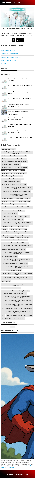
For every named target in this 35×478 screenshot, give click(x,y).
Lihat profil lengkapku (7, 467)
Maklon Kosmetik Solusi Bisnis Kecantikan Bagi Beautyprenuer (17, 253)
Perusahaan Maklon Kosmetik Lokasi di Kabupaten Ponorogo (19, 131)
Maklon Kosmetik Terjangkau (9, 50)
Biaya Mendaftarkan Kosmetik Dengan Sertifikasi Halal (16, 191)
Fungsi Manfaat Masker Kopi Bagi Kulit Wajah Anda (15, 226)
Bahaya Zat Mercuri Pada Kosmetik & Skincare (14, 173)
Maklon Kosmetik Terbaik (8, 60)
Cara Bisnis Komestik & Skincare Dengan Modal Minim (16, 198)
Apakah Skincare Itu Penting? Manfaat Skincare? (15, 167)
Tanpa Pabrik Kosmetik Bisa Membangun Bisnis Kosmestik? (17, 312)
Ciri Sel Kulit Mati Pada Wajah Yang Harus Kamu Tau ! (15, 216)
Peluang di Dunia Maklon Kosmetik (11, 288)
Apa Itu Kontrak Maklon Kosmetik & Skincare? (14, 156)
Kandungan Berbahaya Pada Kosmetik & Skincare (15, 242)
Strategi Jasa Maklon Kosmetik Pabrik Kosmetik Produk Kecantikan (17, 305)
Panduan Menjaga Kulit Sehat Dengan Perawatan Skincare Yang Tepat (17, 284)
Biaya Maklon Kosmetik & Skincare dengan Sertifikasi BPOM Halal (17, 188)
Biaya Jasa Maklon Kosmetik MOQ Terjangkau (14, 184)
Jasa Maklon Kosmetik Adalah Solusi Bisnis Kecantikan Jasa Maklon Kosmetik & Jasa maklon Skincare (17, 236)
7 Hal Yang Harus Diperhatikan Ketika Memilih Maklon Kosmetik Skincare (17, 152)
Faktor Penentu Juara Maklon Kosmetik (12, 219)
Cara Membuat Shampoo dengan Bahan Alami (14, 204)
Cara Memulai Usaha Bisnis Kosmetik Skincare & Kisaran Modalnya (17, 207)
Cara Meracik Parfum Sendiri (9, 213)
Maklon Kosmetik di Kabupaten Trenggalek (20, 85)
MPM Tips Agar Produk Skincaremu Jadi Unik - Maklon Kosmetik (17, 277)
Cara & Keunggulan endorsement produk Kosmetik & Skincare (17, 195)
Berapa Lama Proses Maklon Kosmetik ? (12, 178)
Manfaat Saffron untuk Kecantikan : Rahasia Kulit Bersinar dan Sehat (17, 260)
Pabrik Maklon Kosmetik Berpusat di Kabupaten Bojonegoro (18, 118)
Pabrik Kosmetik (6, 64)
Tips (3, 315)
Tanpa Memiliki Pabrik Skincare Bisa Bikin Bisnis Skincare (17, 308)
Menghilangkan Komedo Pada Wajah (11, 270)
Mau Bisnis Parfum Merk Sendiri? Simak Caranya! (15, 263)
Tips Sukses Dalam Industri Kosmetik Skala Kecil (19, 315)
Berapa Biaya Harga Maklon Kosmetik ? (12, 176)
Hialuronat (5, 229)
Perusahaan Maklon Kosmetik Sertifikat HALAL (14, 293)
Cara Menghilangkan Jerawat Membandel (13, 210)
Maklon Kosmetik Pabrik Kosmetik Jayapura (13, 249)
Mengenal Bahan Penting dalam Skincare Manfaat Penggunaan (17, 267)
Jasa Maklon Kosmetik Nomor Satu (11, 57)
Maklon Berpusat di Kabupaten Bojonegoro (20, 98)
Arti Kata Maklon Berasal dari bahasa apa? (17, 29)
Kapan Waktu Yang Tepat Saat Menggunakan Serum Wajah (17, 246)
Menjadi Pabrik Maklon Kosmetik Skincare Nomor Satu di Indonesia (17, 273)
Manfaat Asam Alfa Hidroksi (9, 256)
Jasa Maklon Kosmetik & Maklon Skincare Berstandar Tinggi (17, 232)
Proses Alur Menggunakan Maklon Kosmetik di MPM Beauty (17, 301)
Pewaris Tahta (6, 31)
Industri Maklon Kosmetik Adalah (18, 229)
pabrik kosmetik (6, 281)
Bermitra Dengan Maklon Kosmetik (11, 181)
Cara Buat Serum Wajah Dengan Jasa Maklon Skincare (16, 201)
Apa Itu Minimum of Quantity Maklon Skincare (14, 158)
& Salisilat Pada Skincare (8, 149)
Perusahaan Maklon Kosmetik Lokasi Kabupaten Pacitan (18, 105)
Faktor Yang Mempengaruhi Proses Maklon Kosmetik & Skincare (17, 223)
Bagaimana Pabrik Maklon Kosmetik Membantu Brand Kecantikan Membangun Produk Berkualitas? (20, 112)
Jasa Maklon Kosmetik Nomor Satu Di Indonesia (14, 240)
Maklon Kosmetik (27, 466)
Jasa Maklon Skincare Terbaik (9, 53)
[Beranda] (13, 40)
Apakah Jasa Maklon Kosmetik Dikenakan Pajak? (14, 161)
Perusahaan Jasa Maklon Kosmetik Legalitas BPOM (15, 291)
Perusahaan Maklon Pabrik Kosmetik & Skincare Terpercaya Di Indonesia (17, 297)
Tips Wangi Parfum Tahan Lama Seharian (13, 318)
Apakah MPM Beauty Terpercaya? (11, 164)
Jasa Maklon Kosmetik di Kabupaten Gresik (20, 137)
